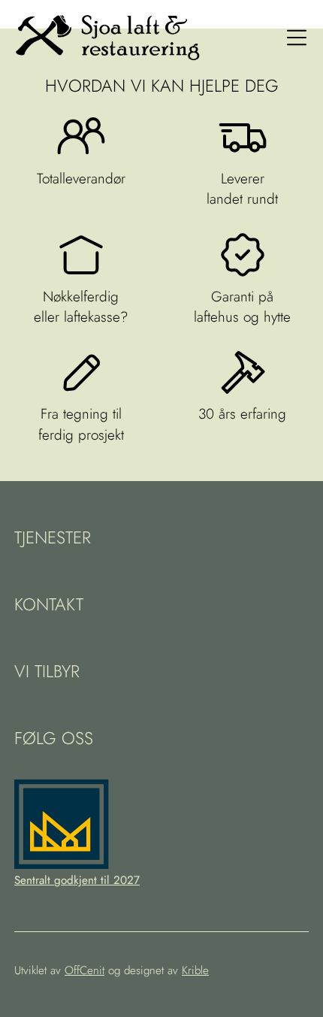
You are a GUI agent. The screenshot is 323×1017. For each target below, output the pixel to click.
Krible (195, 970)
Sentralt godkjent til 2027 (77, 880)
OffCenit (84, 970)
